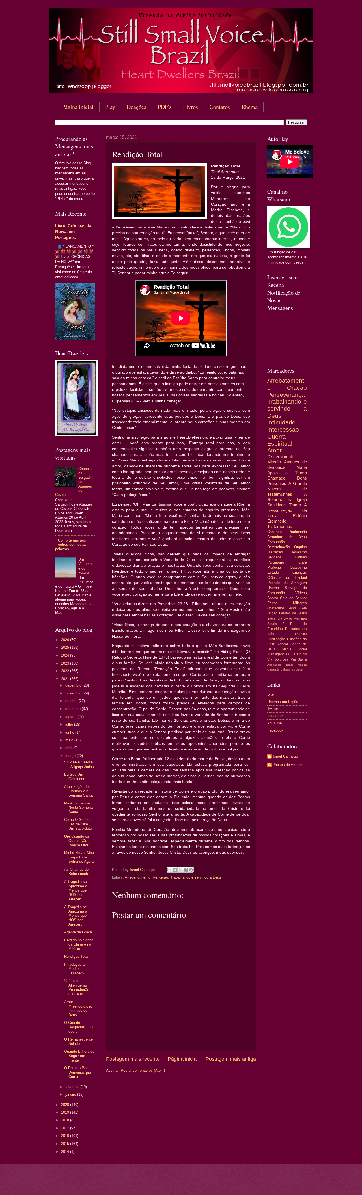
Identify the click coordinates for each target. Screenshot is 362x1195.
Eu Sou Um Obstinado (74, 776)
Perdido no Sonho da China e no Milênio (78, 944)
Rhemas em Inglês (282, 702)
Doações (136, 107)
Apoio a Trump (287, 472)
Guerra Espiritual (279, 440)
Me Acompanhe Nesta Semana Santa (78, 807)
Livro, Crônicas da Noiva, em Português (73, 231)
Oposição (273, 669)
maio (69, 740)
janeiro (71, 1094)
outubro (72, 701)
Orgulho (300, 547)
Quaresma (298, 567)
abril (69, 748)
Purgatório (275, 562)
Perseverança (286, 394)
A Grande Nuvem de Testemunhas (287, 489)
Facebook (275, 730)
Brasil (289, 664)
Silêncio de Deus (292, 669)
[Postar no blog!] (175, 870)
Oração (297, 387)
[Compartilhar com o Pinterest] (191, 870)
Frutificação (276, 639)
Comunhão (276, 542)
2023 (65, 663)
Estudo (273, 572)
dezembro (74, 685)
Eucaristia (299, 634)
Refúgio (300, 515)
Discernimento (280, 456)
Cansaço (274, 532)
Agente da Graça (78, 932)
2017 (65, 1128)
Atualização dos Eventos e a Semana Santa (78, 790)
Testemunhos (279, 526)
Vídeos (301, 593)
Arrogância (274, 664)
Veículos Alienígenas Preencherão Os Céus (76, 987)
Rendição (160, 877)
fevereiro (73, 1087)
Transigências (278, 654)
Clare (302, 562)
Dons (302, 478)
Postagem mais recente (133, 1059)
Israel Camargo (285, 756)
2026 (65, 640)
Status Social (294, 649)
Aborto (272, 598)
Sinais (272, 623)
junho (70, 732)
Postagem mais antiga (231, 1059)
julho (69, 724)
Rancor (282, 644)
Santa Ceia (297, 608)
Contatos (220, 107)
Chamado (276, 478)
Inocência (274, 618)
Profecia (274, 567)
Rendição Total (76, 956)
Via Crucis (298, 654)
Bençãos (274, 557)
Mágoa (302, 664)
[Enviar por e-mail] (169, 870)
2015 (65, 1144)
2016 (65, 1136)
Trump (295, 504)
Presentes (276, 483)
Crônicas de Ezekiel (287, 577)
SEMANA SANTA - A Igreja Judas (79, 764)
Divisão (301, 557)
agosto (71, 717)
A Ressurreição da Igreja (287, 510)
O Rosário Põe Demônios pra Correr (77, 1072)
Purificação (297, 532)
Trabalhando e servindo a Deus (195, 877)
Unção (272, 613)
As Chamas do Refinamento (76, 871)
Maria (301, 467)
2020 (65, 1105)
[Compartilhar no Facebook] (185, 870)
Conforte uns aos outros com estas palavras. (71, 544)
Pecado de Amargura (287, 583)
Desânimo (298, 552)
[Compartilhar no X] (180, 870)
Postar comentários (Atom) (143, 1070)
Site (270, 694)
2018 (65, 1120)
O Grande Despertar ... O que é (78, 1027)
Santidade (276, 504)
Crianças (299, 572)
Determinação (278, 547)
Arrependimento (137, 877)
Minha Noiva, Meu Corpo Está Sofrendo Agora (79, 857)
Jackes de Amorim (288, 765)
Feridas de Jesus (293, 613)
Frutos (272, 603)
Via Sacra (299, 659)
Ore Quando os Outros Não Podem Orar (76, 840)
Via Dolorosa (277, 659)
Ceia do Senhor (293, 598)
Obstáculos (276, 608)
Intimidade (281, 422)
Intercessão (283, 429)
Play (110, 107)
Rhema (250, 107)
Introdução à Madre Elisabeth (74, 968)
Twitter (272, 709)
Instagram (275, 716)
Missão (274, 462)
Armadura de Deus (287, 537)
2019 (65, 1112)
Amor (274, 450)
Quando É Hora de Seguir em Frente (79, 1055)
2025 (65, 647)
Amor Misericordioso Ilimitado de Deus (78, 1008)
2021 (65, 679)
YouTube (274, 723)
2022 (65, 671)
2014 (65, 1151)
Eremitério (276, 521)
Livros (190, 107)
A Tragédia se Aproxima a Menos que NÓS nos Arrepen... (75, 890)
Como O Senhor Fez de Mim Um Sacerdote (78, 824)
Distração (275, 552)
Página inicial (78, 107)
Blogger (227, 1184)
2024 (65, 655)
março (71, 756)
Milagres (300, 603)
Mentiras (300, 618)
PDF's (164, 107)
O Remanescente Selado (78, 1041)
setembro (73, 709)
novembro (74, 693)
